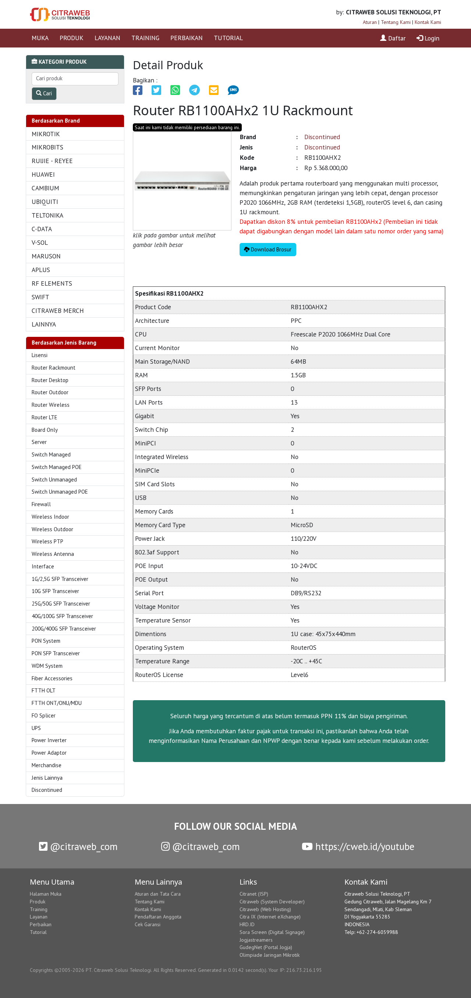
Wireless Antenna (53, 553)
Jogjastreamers (256, 940)
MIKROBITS (47, 147)
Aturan (370, 22)
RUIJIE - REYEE (52, 160)
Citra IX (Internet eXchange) (270, 916)
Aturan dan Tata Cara (158, 894)
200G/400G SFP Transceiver (64, 628)
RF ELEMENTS (52, 283)
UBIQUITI (45, 201)
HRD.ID (247, 924)
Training (38, 909)
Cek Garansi (147, 924)
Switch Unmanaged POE (60, 491)
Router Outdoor (50, 392)
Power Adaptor (49, 752)
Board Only (45, 429)
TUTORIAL (228, 37)
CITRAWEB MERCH (58, 310)
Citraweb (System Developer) (272, 901)
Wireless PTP (47, 541)
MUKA (40, 37)
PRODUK (72, 37)
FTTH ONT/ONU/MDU (57, 702)
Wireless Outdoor (52, 529)
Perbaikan (41, 924)
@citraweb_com (82, 846)
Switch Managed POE (57, 466)
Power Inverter (49, 740)
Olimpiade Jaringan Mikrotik (270, 955)
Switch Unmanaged (54, 479)
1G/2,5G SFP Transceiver (60, 578)
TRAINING (145, 37)
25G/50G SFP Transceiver (61, 603)
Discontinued (47, 789)
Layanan (38, 916)
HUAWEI (43, 174)
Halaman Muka (45, 894)
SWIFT (40, 297)
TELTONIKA (47, 215)
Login (431, 38)
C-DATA (42, 229)
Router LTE (44, 417)
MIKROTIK (46, 134)
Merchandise (46, 765)
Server (39, 441)
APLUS (41, 269)
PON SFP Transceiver (56, 653)
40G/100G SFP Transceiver (62, 616)
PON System (46, 640)
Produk (37, 901)
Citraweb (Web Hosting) (265, 909)
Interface (43, 566)
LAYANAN (107, 37)
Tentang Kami (396, 22)
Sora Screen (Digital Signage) (272, 932)
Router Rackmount (53, 367)
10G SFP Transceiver (55, 591)
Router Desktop (50, 380)
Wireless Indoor (50, 516)
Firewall (41, 504)
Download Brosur (270, 249)
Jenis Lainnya (47, 777)
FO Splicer (44, 715)
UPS (36, 727)
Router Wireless (51, 404)
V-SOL (40, 242)
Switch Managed (51, 454)
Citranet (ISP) (254, 894)
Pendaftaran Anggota (158, 916)
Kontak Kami (428, 22)
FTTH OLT (44, 690)
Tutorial (38, 932)
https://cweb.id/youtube (363, 846)
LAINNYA (44, 324)
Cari (47, 93)
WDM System (47, 665)
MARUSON (46, 256)
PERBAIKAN (186, 37)
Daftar (396, 38)
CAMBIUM (45, 188)
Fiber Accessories (52, 678)
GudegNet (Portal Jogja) (266, 947)
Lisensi (39, 355)
